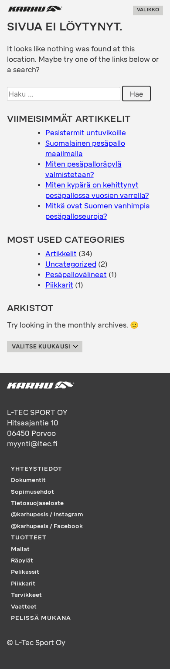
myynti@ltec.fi (32, 444)
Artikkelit (61, 254)
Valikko (148, 10)
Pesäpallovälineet (76, 275)
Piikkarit (59, 285)
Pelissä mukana (41, 617)
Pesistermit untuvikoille (85, 133)
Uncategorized (70, 264)
